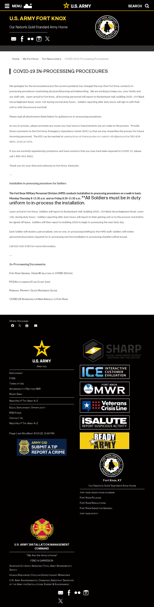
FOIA (12, 378)
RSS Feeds (15, 412)
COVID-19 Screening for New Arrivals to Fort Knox (38, 299)
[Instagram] (39, 39)
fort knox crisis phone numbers (97, 492)
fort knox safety (89, 513)
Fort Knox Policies (90, 497)
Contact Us (16, 418)
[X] (19, 325)
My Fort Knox (30, 59)
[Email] (13, 39)
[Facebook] (22, 39)
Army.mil (42, 366)
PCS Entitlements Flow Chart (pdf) (29, 281)
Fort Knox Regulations (93, 503)
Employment (16, 373)
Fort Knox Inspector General (96, 508)
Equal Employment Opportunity (27, 407)
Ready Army (15, 394)
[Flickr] (30, 39)
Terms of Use (16, 383)
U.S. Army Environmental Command (29, 580)
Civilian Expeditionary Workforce (50, 575)
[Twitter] (47, 39)
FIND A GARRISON (41, 560)
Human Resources (19, 575)
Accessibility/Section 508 (24, 388)
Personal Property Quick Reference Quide (33, 290)
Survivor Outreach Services (25, 565)
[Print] (27, 325)
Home (15, 59)
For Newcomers (51, 59)
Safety (13, 569)
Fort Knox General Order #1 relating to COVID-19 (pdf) (40, 273)
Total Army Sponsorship (56, 565)
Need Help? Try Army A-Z (23, 400)
